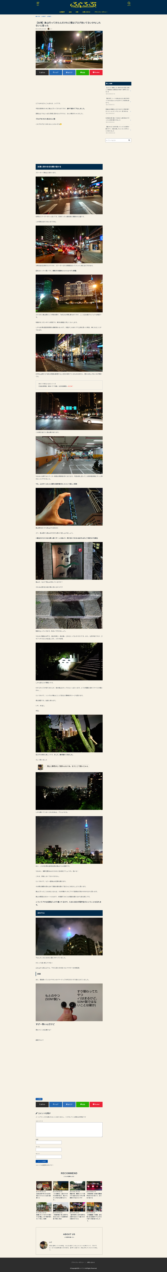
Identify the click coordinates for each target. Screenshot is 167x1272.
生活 (70, 12)
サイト (38, 1153)
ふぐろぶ (82, 1268)
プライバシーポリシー (101, 12)
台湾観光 (39, 1099)
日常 (77, 12)
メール (38, 1146)
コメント (39, 1121)
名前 (37, 1139)
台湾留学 (62, 12)
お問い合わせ (86, 12)
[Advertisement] (69, 88)
